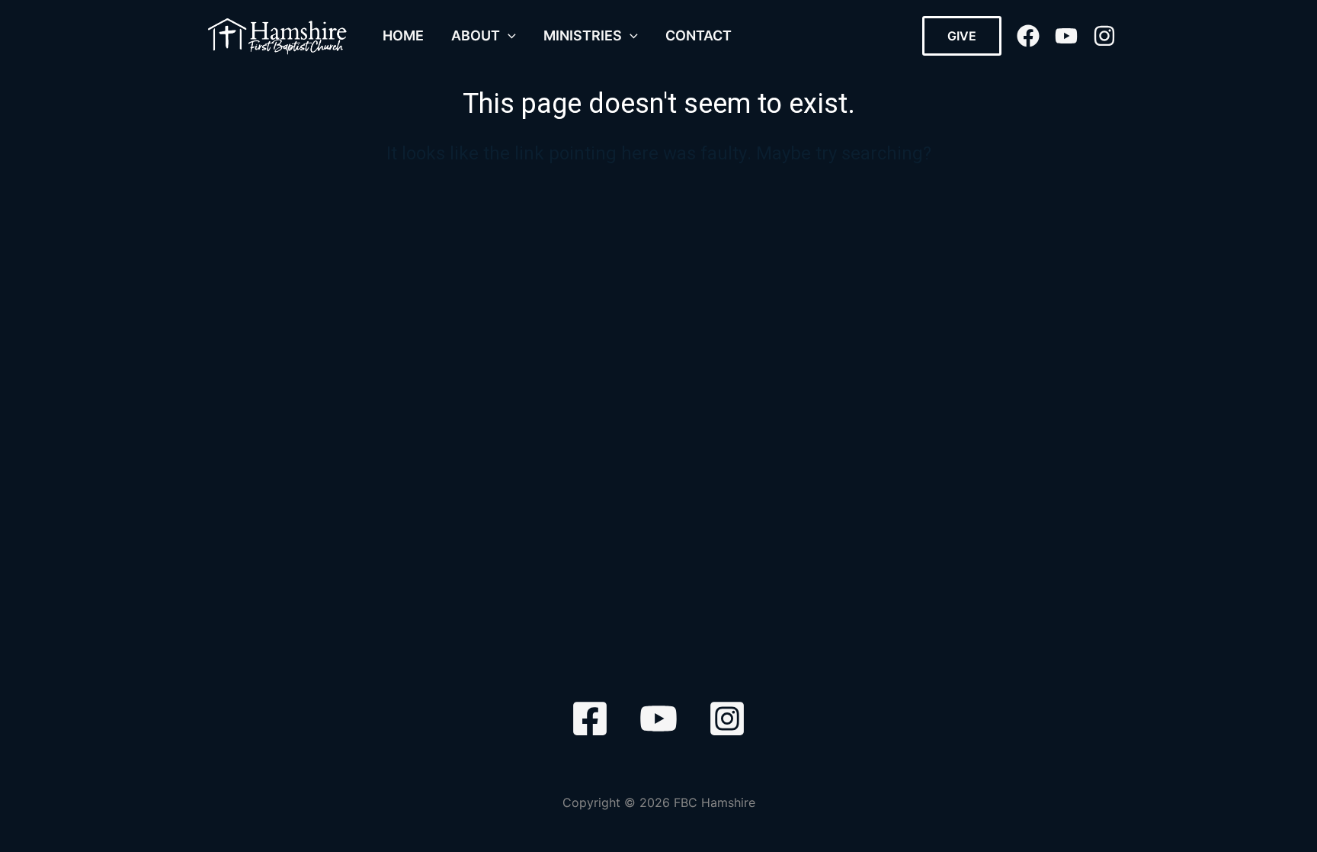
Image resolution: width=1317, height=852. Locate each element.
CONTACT (698, 35)
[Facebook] (1028, 35)
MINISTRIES (582, 35)
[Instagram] (1104, 35)
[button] (508, 35)
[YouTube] (1066, 35)
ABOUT (475, 35)
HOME (403, 35)
